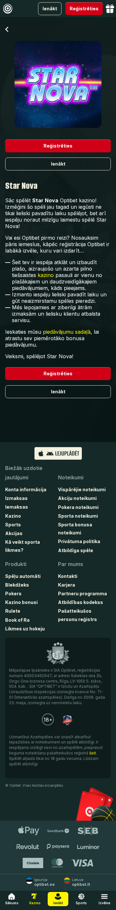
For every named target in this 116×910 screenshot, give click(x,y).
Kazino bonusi (21, 602)
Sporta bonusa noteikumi (75, 528)
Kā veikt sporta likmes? (22, 546)
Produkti (15, 564)
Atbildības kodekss (80, 602)
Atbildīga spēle (75, 550)
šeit (92, 753)
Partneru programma (82, 593)
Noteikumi (70, 477)
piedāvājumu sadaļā (67, 332)
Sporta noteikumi (78, 516)
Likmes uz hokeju (25, 628)
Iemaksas (16, 507)
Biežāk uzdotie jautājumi (24, 473)
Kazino (13, 516)
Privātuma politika (79, 541)
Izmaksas (16, 498)
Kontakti (67, 576)
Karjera (66, 585)
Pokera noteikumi (78, 507)
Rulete (12, 611)
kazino (46, 275)
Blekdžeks (17, 585)
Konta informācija (25, 489)
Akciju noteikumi (77, 498)
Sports (13, 524)
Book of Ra (17, 620)
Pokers (13, 593)
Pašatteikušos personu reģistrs (77, 615)
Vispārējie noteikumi (82, 489)
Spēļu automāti (23, 576)
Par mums (70, 564)
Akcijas (14, 533)
